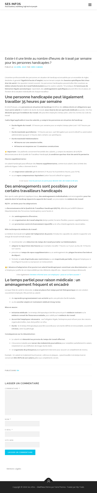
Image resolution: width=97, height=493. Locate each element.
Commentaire (12, 388)
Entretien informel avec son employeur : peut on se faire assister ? (55, 274)
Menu (90, 5)
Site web (9, 440)
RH (18, 370)
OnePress (41, 487)
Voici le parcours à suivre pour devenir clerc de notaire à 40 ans (53, 181)
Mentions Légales (14, 469)
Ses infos (13, 4)
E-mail (9, 430)
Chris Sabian (37, 67)
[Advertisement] (48, 28)
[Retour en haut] (48, 481)
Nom (8, 419)
